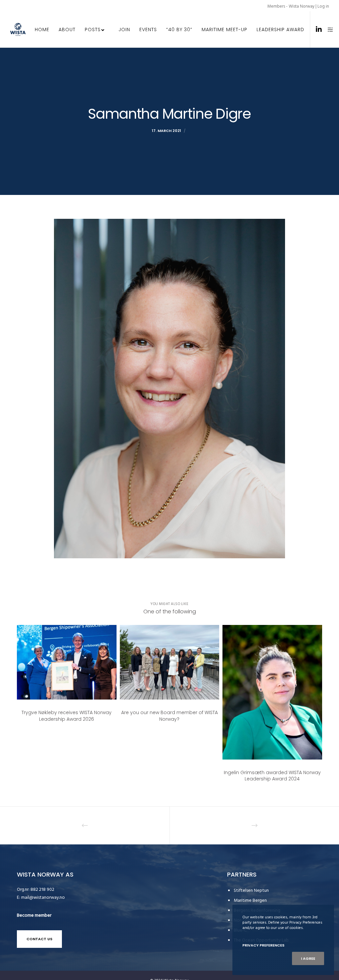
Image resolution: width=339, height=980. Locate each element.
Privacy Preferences (263, 945)
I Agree (308, 958)
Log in (323, 6)
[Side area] (328, 29)
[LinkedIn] (316, 29)
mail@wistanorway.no (43, 897)
